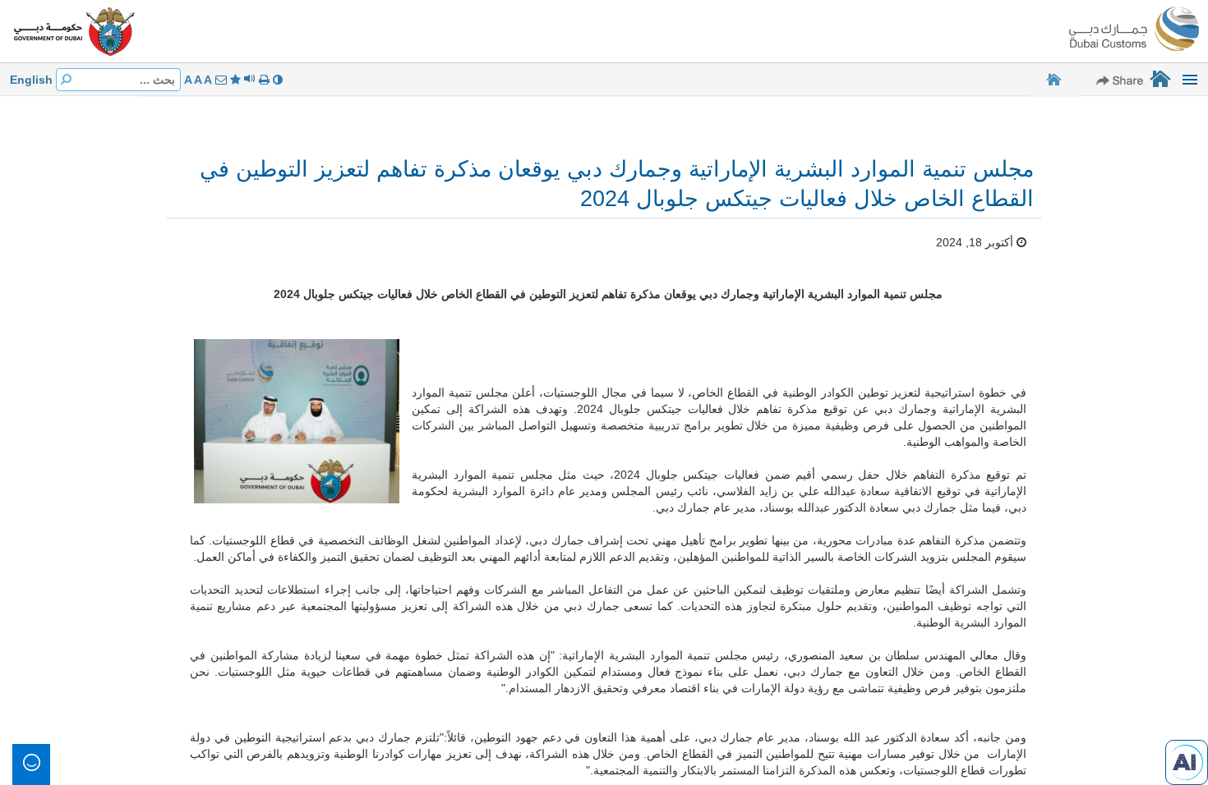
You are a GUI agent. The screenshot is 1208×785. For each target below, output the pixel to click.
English (31, 79)
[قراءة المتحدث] (248, 79)
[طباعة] (263, 79)
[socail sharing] (1120, 79)
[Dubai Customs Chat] (1186, 761)
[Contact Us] (219, 79)
